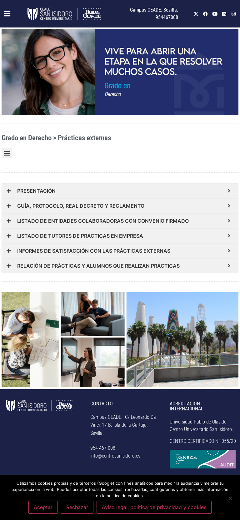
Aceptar (43, 507)
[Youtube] (215, 13)
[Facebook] (205, 13)
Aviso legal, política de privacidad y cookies (154, 507)
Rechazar (77, 507)
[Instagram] (233, 13)
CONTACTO (101, 404)
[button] (5, 13)
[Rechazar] (230, 497)
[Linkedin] (224, 13)
